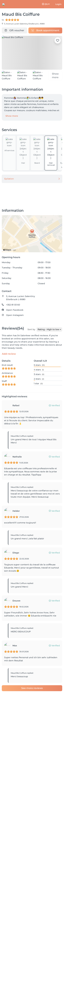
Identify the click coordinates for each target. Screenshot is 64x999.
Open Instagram (15, 316)
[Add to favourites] (57, 40)
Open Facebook (14, 311)
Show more (12, 117)
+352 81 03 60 (13, 305)
